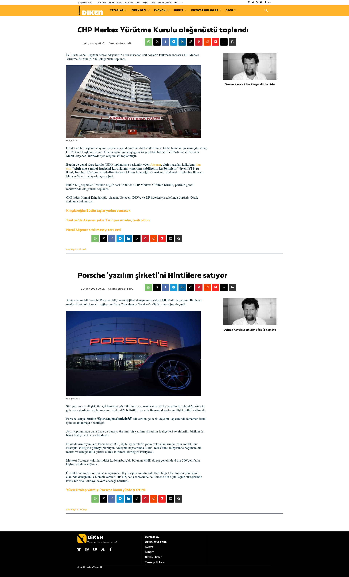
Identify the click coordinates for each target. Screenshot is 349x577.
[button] (266, 10)
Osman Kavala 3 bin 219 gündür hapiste (250, 84)
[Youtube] (261, 3)
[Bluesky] (253, 3)
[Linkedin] (182, 42)
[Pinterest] (198, 42)
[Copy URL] (190, 42)
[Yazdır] (232, 42)
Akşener (155, 164)
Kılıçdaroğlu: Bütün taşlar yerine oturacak (98, 211)
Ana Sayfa (71, 249)
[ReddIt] (207, 42)
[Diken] (90, 10)
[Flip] (215, 42)
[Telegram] (173, 42)
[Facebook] (265, 3)
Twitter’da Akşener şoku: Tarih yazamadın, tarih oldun (108, 220)
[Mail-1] (269, 3)
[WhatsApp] (148, 42)
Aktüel (82, 249)
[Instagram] (249, 3)
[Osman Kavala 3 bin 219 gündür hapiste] (249, 66)
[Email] (224, 42)
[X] (157, 42)
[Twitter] (257, 3)
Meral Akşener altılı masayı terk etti (93, 230)
